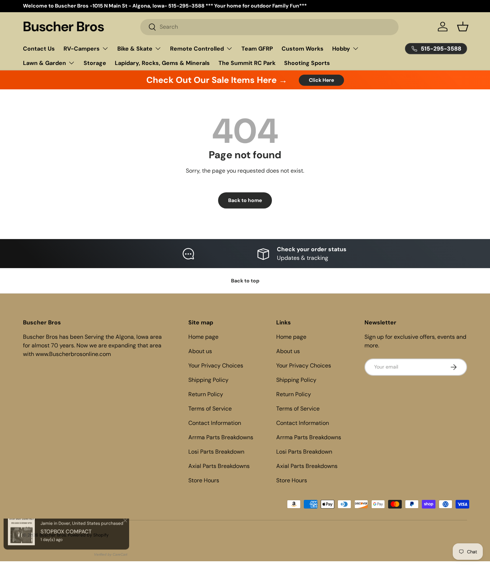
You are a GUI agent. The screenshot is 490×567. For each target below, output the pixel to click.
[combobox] (269, 27)
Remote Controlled (197, 48)
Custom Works (303, 48)
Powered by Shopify (88, 535)
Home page (203, 337)
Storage (95, 63)
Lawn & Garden (44, 63)
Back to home (245, 200)
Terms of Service (210, 408)
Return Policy (205, 394)
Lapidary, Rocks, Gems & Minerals (162, 63)
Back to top (245, 280)
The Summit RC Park (246, 63)
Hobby (341, 48)
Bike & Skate (134, 48)
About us (200, 351)
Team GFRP (257, 48)
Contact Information (214, 423)
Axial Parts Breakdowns (219, 466)
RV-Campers (81, 48)
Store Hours (203, 480)
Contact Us (39, 48)
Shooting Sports (307, 63)
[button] (463, 26)
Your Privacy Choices (215, 365)
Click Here (321, 80)
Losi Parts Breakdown (216, 451)
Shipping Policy (208, 380)
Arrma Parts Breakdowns (220, 437)
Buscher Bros (52, 535)
